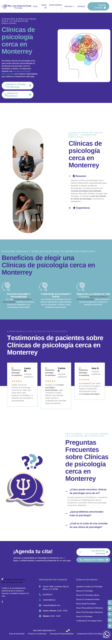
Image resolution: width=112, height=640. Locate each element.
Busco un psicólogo (84, 616)
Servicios (68, 6)
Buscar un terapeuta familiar (88, 599)
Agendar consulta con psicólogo (89, 587)
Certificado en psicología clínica (89, 621)
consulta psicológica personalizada (86, 191)
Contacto (81, 6)
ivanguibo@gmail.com (51, 605)
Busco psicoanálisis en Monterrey (89, 608)
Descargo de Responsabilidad (62, 634)
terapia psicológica (91, 394)
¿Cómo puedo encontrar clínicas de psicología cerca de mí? (88, 491)
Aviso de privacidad (16, 634)
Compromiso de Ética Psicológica (90, 634)
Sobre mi (44, 6)
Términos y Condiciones (37, 634)
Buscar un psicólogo (84, 591)
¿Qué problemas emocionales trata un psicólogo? (86, 513)
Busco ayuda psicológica (86, 604)
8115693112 (47, 595)
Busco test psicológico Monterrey (89, 612)
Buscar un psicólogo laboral (87, 595)
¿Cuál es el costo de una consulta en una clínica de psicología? (89, 525)
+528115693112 (49, 600)
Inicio (35, 6)
